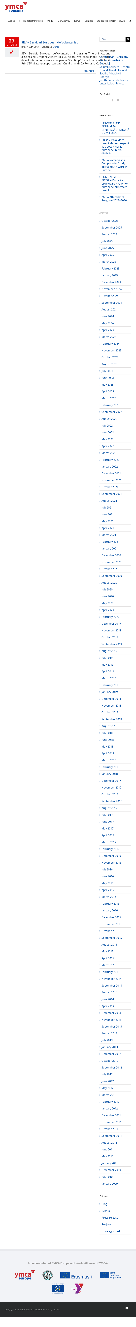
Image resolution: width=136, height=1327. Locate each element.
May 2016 (107, 883)
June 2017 (108, 821)
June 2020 (108, 596)
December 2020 (111, 555)
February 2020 (110, 617)
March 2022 (109, 453)
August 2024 (109, 309)
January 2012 (110, 1108)
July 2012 (107, 1074)
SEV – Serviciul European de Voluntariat (49, 42)
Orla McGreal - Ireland (113, 70)
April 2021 (108, 528)
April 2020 (108, 610)
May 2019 (107, 664)
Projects (107, 1224)
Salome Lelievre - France (115, 67)
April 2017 (108, 835)
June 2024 (108, 316)
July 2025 (107, 241)
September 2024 (112, 302)
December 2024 (111, 282)
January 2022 (110, 466)
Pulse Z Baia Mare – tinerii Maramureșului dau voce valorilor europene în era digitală (115, 146)
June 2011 (108, 1149)
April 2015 (108, 958)
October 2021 (110, 487)
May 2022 (107, 439)
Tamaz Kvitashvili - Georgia (111, 61)
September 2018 (112, 719)
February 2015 (110, 972)
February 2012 (110, 1101)
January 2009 (110, 1183)
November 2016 (111, 862)
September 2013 (112, 1026)
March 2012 (109, 1095)
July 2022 (107, 425)
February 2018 (110, 767)
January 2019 (110, 692)
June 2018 (108, 740)
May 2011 (107, 1156)
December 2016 (111, 856)
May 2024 (107, 323)
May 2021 (107, 521)
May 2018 (107, 746)
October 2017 (110, 794)
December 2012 (111, 1054)
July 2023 (107, 371)
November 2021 (111, 480)
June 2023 (108, 378)
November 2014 (111, 979)
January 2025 (110, 275)
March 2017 (109, 842)
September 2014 (112, 985)
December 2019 (111, 623)
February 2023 (110, 405)
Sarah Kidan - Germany (114, 57)
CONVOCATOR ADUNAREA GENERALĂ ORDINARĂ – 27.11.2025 (115, 128)
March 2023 (109, 398)
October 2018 (110, 712)
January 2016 (110, 910)
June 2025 (108, 248)
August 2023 (109, 364)
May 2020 (107, 603)
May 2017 (107, 828)
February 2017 (110, 849)
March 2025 (109, 262)
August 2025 (109, 234)
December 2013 (111, 1013)
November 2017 (111, 787)
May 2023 (107, 384)
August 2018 (109, 726)
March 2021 (109, 535)
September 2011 (112, 1136)
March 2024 (109, 337)
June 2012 (108, 1081)
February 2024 (110, 343)
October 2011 (110, 1129)
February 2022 (110, 460)
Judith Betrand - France (114, 80)
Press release (110, 1217)
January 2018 (110, 774)
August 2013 (109, 1033)
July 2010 (107, 1177)
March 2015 (109, 965)
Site (47, 1309)
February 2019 (110, 685)
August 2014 (109, 992)
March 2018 (109, 760)
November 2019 (111, 630)
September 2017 (112, 801)
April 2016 (108, 890)
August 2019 (109, 651)
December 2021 (111, 473)
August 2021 (109, 501)
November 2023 (111, 350)
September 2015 (112, 938)
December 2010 (111, 1170)
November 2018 (111, 705)
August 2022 (109, 419)
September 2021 (112, 494)
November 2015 (111, 924)
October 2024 (110, 296)
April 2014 (108, 1006)
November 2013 (111, 1020)
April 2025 (108, 255)
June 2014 (108, 999)
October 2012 (110, 1060)
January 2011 (110, 1163)
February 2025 (110, 268)
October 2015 (110, 931)
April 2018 (108, 753)
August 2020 (109, 582)
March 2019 (109, 678)
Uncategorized (111, 1231)
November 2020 (111, 562)
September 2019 (112, 644)
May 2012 (107, 1088)
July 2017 (107, 815)
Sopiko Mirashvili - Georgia (111, 75)
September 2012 (112, 1067)
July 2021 (107, 507)
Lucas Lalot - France (112, 83)
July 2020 (107, 589)
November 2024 (111, 289)
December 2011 (111, 1115)
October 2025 (110, 221)
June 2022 (108, 432)
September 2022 (112, 412)
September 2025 (112, 227)
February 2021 (110, 541)
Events (56, 46)
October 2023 (110, 357)
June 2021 (108, 514)
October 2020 (110, 569)
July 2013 (107, 1040)
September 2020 (112, 576)
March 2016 (109, 897)
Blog (104, 1204)
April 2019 (108, 671)
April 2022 (108, 446)
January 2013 (110, 1047)
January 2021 (110, 548)
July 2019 (107, 658)
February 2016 (110, 903)
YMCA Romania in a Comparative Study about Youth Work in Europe (115, 165)
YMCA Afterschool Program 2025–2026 (114, 198)
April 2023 (108, 391)
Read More (89, 70)
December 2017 (111, 781)
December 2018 (111, 699)
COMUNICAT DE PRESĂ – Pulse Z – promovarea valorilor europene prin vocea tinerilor (115, 183)
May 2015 (107, 951)
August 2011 (109, 1142)
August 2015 (109, 944)
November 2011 (111, 1122)
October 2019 (110, 637)
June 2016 (108, 876)
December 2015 (111, 917)
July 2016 (107, 869)
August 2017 (109, 808)
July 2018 (107, 733)
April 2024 (108, 330)
